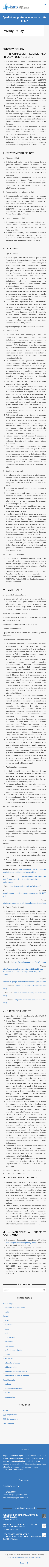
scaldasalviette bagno (13, 1388)
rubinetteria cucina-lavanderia (17, 1376)
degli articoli (10, 1415)
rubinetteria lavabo (12, 1363)
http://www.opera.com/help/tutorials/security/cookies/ (24, 903)
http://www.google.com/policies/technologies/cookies (24, 982)
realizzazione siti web (15, 1557)
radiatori (8, 1384)
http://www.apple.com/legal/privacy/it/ (25, 886)
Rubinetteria (8, 1359)
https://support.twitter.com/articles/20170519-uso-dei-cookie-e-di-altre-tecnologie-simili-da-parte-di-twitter (23, 972)
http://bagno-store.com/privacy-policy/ (21, 1243)
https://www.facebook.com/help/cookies (29, 962)
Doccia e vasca (9, 1337)
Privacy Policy (26, 1557)
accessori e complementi (15, 1308)
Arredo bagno (8, 1303)
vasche (7, 1354)
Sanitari (6, 1316)
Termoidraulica (9, 1397)
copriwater (9, 1325)
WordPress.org (9, 1423)
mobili (7, 1312)
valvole (7, 1393)
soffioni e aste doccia (13, 1350)
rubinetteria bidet (12, 1367)
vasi (6, 1333)
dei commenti (10, 1419)
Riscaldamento (9, 1380)
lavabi (7, 1329)
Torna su (23, 1563)
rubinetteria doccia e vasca (16, 1371)
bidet (7, 1320)
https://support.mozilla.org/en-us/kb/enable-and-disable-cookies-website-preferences (24, 879)
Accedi (5, 1410)
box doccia (9, 1342)
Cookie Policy (36, 1557)
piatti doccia (9, 1346)
